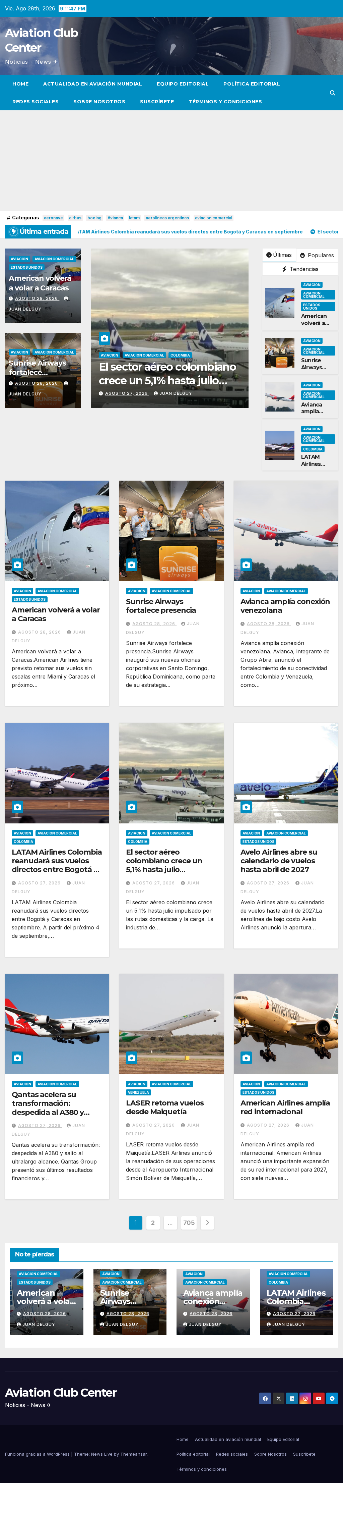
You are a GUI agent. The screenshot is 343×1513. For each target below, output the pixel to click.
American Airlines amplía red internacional (285, 1107)
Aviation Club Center (60, 1393)
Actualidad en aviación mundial (92, 84)
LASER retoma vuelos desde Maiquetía (164, 1107)
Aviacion (19, 259)
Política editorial (251, 84)
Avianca (115, 217)
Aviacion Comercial (54, 259)
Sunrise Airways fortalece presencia (37, 373)
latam (134, 217)
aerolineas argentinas (167, 217)
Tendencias (303, 269)
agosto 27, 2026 (204, 393)
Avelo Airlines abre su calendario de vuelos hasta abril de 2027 (279, 861)
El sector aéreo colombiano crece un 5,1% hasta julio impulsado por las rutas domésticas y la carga (168, 870)
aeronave (53, 217)
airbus (75, 217)
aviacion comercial (213, 217)
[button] (332, 93)
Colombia (99, 355)
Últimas (282, 255)
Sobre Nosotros (99, 102)
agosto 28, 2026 (37, 298)
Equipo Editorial (183, 84)
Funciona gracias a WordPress (38, 1454)
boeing (94, 217)
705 (189, 1222)
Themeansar (133, 1454)
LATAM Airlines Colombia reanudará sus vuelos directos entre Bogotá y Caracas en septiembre (57, 865)
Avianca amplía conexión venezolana (316, 415)
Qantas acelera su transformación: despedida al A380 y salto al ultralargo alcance (48, 1112)
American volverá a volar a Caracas (40, 283)
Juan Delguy (94, 393)
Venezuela (138, 1092)
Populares (320, 255)
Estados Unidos (27, 267)
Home (20, 84)
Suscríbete (157, 102)
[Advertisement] (171, 161)
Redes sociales (35, 102)
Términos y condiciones (225, 102)
